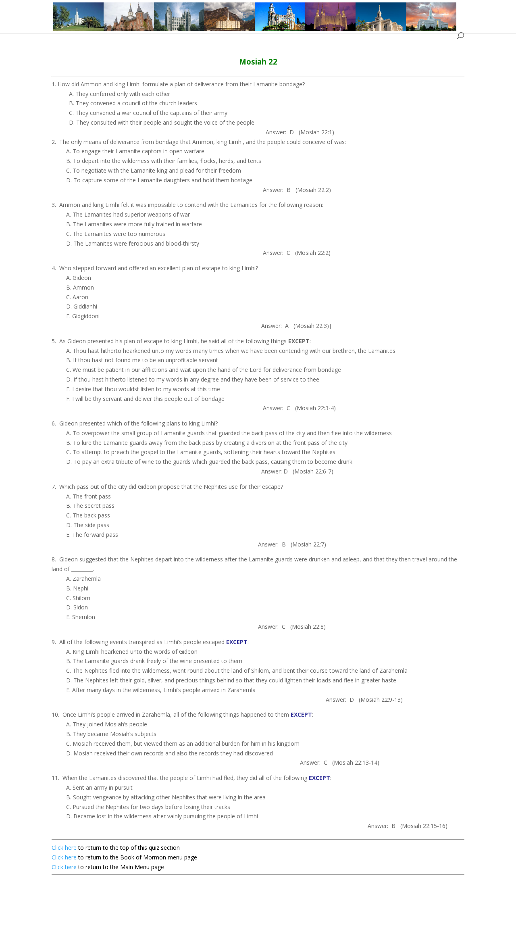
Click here (64, 847)
